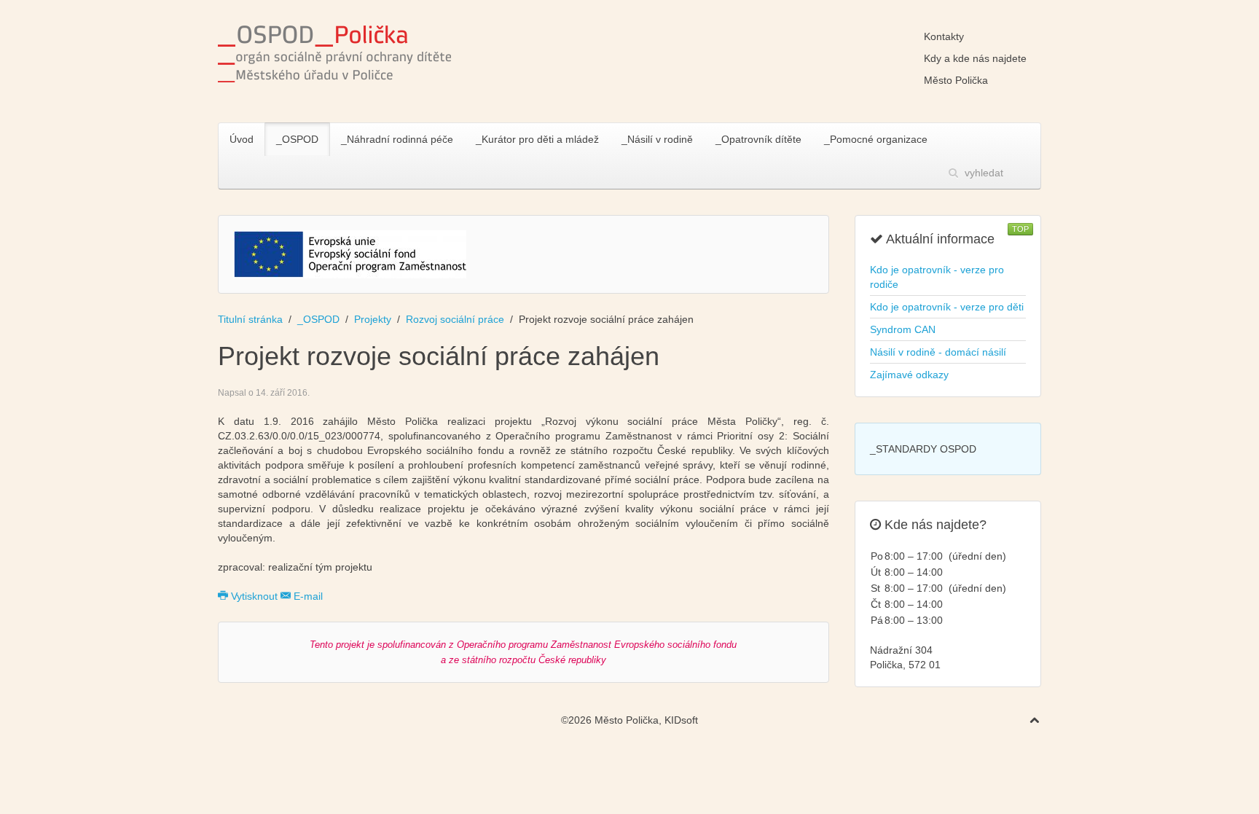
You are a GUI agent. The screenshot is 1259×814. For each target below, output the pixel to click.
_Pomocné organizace (875, 139)
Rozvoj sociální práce (455, 319)
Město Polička (956, 80)
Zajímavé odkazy (909, 374)
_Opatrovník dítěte (758, 139)
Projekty (372, 319)
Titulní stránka (250, 319)
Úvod (242, 139)
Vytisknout (254, 596)
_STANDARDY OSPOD (923, 449)
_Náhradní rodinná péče (397, 139)
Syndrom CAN (903, 329)
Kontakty (944, 36)
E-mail (307, 596)
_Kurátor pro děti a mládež (537, 139)
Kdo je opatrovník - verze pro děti (947, 307)
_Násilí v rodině (657, 139)
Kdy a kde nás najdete (975, 58)
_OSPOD (297, 139)
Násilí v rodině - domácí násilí (938, 352)
